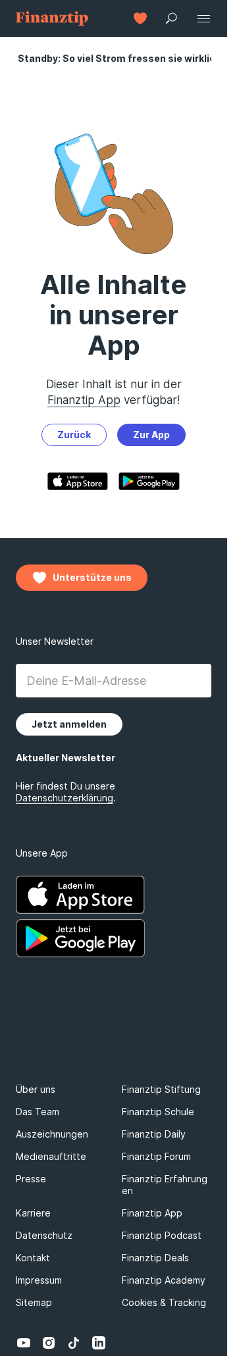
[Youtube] (24, 1343)
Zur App (151, 434)
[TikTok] (74, 1343)
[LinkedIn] (99, 1343)
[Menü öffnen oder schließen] (203, 18)
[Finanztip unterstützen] (140, 18)
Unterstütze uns (92, 577)
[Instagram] (49, 1343)
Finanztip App (83, 400)
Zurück (74, 434)
